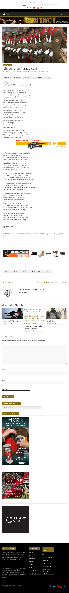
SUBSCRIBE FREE (47, 566)
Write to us (32, 573)
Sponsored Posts (47, 558)
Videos (31, 564)
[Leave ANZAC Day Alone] (12, 309)
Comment (5, 344)
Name (4, 370)
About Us (45, 560)
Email (3, 380)
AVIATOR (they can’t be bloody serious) (33, 327)
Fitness (31, 561)
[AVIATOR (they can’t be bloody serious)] (34, 309)
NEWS (31, 553)
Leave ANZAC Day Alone (12, 321)
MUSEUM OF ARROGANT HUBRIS (46, 571)
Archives (31, 567)
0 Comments (33, 71)
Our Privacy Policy (47, 563)
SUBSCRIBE (32, 570)
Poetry (31, 556)
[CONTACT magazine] (4, 14)
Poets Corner (7, 65)
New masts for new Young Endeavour (48, 5)
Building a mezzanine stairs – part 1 (51, 282)
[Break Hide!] (56, 309)
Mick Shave (16, 71)
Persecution (8, 282)
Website (4, 389)
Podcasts (32, 559)
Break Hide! (51, 321)
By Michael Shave (43, 71)
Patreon (17, 559)
